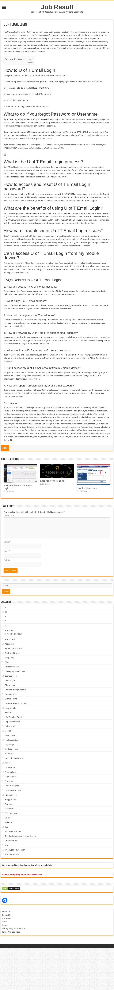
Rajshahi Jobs (11, 795)
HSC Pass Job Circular (14, 717)
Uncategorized (11, 841)
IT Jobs (8, 731)
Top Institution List (13, 831)
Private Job (9, 781)
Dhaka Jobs (10, 685)
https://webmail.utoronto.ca (89, 82)
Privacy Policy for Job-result (13, 928)
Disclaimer (6, 918)
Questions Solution (13, 790)
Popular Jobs (10, 776)
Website (7, 560)
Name (7, 542)
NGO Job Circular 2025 (14, 758)
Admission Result (14, 634)
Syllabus (8, 822)
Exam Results (10, 694)
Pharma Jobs (10, 772)
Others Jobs (10, 767)
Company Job (11, 676)
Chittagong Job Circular (15, 671)
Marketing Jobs (11, 749)
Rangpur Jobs (11, 799)
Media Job (9, 754)
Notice (7, 763)
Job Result (57, 6)
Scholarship (10, 809)
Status (7, 818)
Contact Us (6, 915)
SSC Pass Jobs (11, 813)
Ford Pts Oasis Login (87, 488)
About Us (6, 911)
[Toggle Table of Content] (29, 60)
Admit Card (10, 639)
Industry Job (10, 726)
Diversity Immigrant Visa (15, 690)
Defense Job (10, 680)
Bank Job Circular (12, 653)
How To (8, 712)
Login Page (9, 744)
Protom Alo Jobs (12, 786)
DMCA (4, 922)
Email (7, 551)
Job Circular (10, 735)
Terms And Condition (11, 932)
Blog (7, 662)
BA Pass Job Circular (13, 648)
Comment (9, 516)
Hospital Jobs (10, 708)
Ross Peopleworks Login (52, 480)
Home (4, 925)
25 (6, 612)
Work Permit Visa (12, 854)
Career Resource (12, 667)
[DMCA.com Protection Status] (11, 888)
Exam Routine (11, 699)
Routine (8, 804)
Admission (9, 630)
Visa (6, 845)
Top (6, 827)
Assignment (10, 644)
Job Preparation (12, 740)
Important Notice (12, 722)
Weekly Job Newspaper (15, 850)
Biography (9, 658)
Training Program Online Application (20, 836)
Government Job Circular (15, 703)
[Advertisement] (57, 969)
